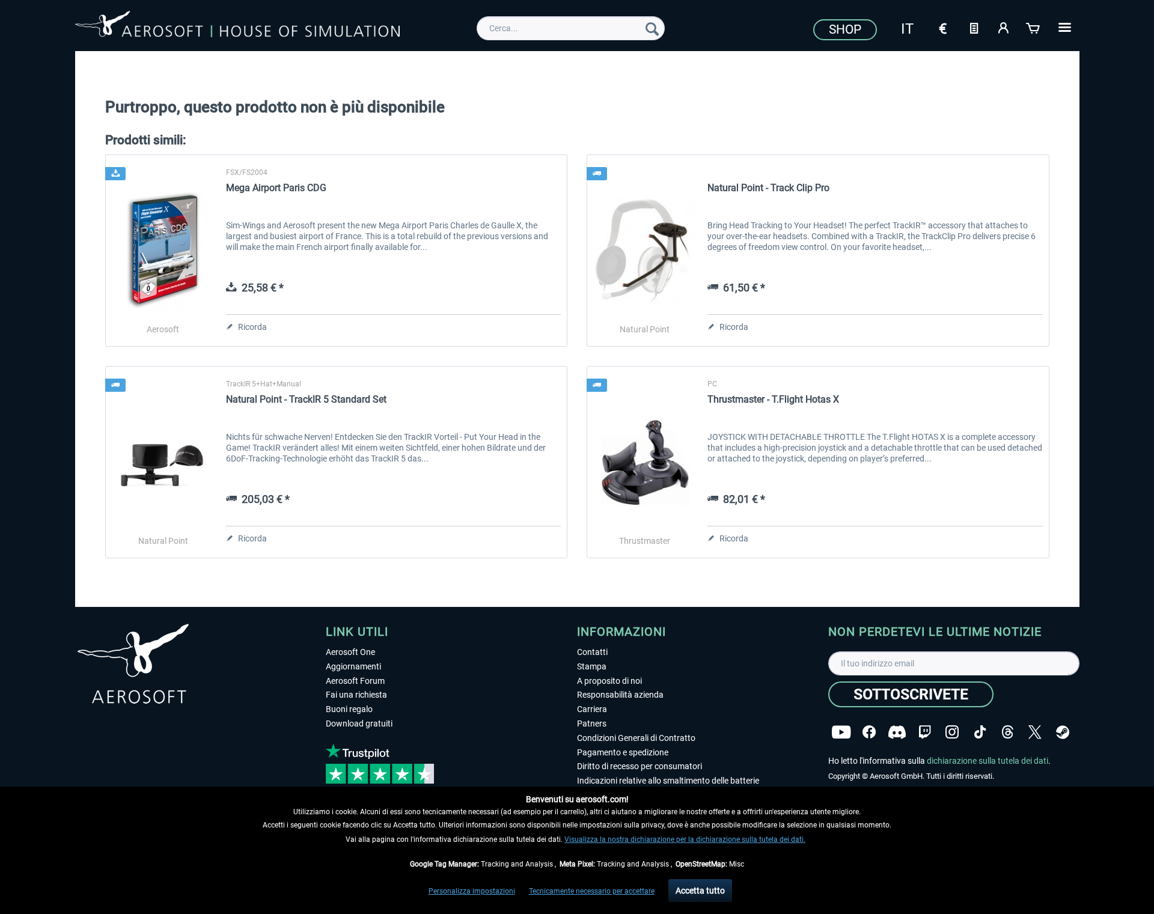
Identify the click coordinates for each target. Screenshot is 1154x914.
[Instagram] (952, 732)
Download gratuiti (359, 723)
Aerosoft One (350, 652)
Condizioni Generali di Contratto (636, 738)
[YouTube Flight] (841, 732)
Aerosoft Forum (355, 681)
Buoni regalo (349, 709)
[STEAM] (1062, 732)
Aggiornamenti (353, 666)
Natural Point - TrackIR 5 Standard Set (306, 399)
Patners (591, 723)
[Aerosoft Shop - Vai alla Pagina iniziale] (237, 26)
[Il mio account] (1004, 27)
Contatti (592, 652)
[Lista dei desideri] (974, 27)
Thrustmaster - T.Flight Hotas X (773, 399)
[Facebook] (869, 732)
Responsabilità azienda (620, 694)
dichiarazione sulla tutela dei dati (987, 761)
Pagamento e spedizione (622, 752)
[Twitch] (924, 732)
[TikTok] (980, 732)
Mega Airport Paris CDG (276, 187)
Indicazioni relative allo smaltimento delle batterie (668, 780)
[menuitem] (571, 28)
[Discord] (897, 732)
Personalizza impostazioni (472, 891)
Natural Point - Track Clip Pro (768, 187)
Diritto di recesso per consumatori (639, 766)
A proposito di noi (609, 681)
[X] (1035, 732)
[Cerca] (652, 28)
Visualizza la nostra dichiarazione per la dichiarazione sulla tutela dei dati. (684, 839)
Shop (845, 29)
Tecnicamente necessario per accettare (592, 891)
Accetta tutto (700, 890)
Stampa (591, 666)
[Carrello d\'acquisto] (1034, 27)
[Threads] (1007, 732)
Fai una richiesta (356, 694)
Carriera (592, 709)
